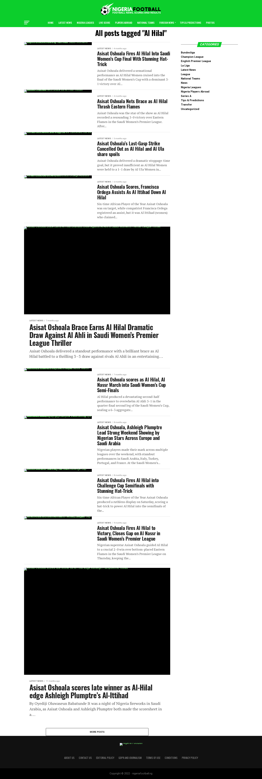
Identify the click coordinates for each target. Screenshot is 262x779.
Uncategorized (190, 109)
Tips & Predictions (190, 22)
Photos (210, 22)
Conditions (171, 758)
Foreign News (166, 22)
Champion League (192, 56)
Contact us (85, 758)
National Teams (145, 22)
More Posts (97, 732)
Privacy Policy (190, 758)
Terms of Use (153, 758)
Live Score (104, 22)
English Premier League (196, 61)
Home (50, 22)
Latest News (65, 22)
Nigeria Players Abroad (195, 91)
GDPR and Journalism (130, 758)
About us (69, 758)
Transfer (186, 104)
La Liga (185, 65)
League (185, 74)
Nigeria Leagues (85, 22)
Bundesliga (188, 52)
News (184, 82)
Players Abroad (123, 22)
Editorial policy (105, 758)
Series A (186, 96)
